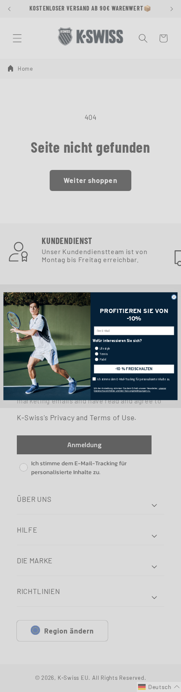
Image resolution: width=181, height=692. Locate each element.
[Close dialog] (174, 297)
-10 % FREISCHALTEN (133, 368)
